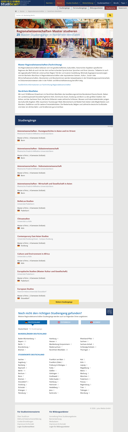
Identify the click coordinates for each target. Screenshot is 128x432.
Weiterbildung (87, 3)
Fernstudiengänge (80, 8)
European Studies (25, 289)
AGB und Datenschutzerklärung (29, 419)
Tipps (123, 3)
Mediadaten (53, 421)
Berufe (116, 3)
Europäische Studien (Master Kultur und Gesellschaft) (42, 271)
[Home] (16, 11)
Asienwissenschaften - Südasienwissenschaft (38, 148)
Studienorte (110, 8)
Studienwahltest (103, 3)
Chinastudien (23, 218)
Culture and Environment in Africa (33, 253)
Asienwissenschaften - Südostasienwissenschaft (39, 166)
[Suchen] (110, 15)
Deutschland (34, 322)
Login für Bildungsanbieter (59, 427)
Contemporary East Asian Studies (32, 236)
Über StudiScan (23, 416)
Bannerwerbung (55, 419)
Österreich (65, 322)
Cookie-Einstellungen (25, 421)
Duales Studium (72, 3)
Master (59, 3)
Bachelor (49, 3)
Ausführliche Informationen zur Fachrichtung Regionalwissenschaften (44, 85)
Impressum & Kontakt (25, 424)
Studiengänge (64, 8)
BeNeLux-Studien (25, 201)
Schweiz (96, 322)
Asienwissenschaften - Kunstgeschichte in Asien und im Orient (46, 131)
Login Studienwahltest (25, 427)
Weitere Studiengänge (64, 302)
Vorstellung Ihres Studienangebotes (62, 416)
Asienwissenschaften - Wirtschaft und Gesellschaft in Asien (44, 183)
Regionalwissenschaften (36, 11)
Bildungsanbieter (96, 8)
